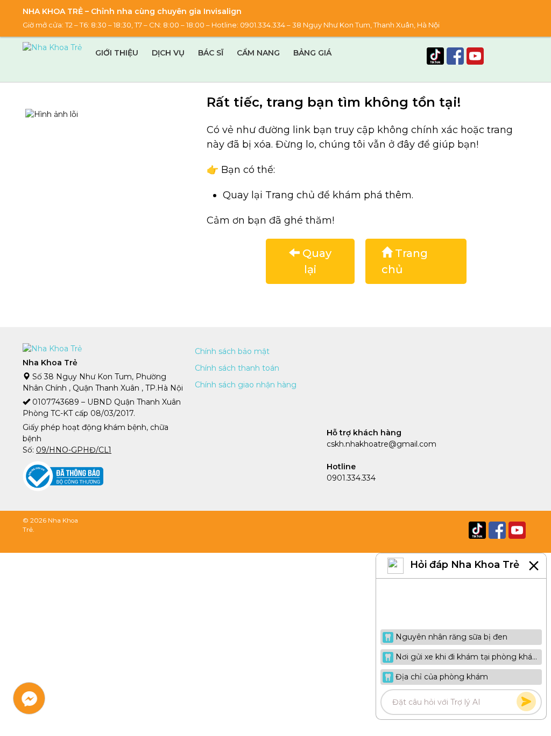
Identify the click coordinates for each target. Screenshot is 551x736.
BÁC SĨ (210, 53)
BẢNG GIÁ (312, 53)
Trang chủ (405, 261)
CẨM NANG (258, 53)
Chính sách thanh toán (237, 368)
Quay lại (315, 261)
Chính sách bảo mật (232, 351)
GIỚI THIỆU (116, 53)
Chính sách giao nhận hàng (245, 385)
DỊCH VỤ (168, 53)
